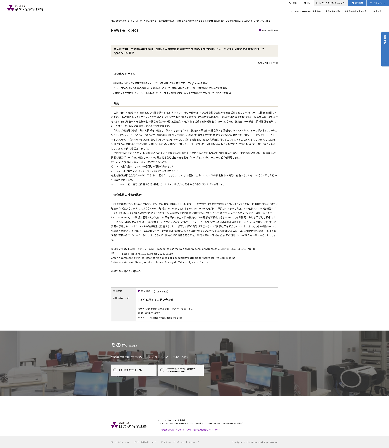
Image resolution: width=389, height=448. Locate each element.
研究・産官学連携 (119, 20)
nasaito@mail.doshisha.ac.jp (166, 317)
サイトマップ (194, 442)
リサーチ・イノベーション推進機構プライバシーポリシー (200, 429)
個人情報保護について (146, 442)
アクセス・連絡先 (167, 429)
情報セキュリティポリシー (174, 442)
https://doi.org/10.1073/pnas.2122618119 (147, 253)
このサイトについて (121, 442)
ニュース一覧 (136, 20)
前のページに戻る (270, 30)
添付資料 (155, 291)
